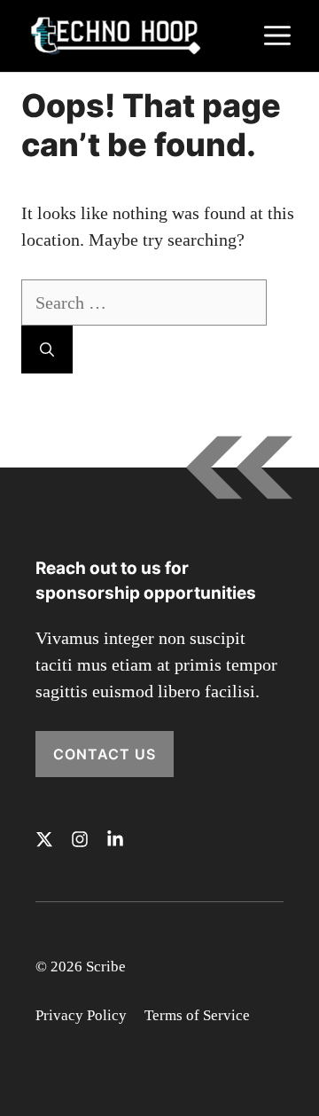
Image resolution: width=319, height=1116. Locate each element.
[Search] (47, 349)
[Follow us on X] (44, 839)
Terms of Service (197, 1015)
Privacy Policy (81, 1015)
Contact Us (104, 754)
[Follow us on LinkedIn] (115, 839)
